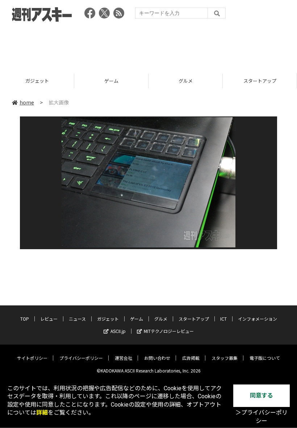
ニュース (77, 319)
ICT (223, 319)
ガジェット (108, 319)
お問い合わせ (157, 358)
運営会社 (123, 358)
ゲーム (89, 80)
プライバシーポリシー (81, 358)
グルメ (163, 80)
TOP (24, 319)
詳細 (42, 412)
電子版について (265, 358)
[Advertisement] (148, 45)
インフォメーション (257, 319)
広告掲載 (191, 358)
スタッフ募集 (225, 358)
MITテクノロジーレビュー (169, 331)
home (27, 102)
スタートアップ (237, 80)
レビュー (49, 319)
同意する (261, 395)
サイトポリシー (32, 358)
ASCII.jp (118, 331)
